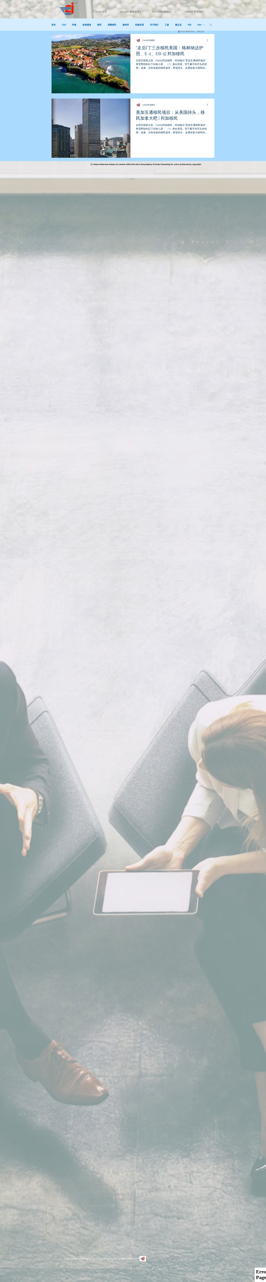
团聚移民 (112, 24)
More (199, 24)
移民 (99, 24)
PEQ (189, 24)
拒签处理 (139, 24)
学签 (74, 24)
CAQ (64, 24)
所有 (53, 24)
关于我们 (154, 24)
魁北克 (178, 24)
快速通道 (87, 24)
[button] (210, 25)
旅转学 (126, 24)
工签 (167, 24)
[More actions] (208, 40)
